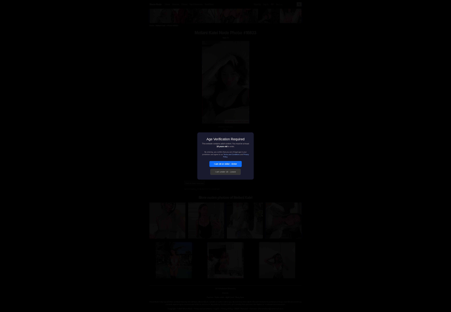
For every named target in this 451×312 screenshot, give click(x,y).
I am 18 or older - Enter (225, 164)
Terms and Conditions (232, 154)
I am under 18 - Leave (225, 172)
